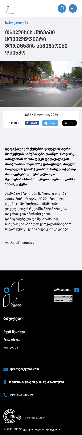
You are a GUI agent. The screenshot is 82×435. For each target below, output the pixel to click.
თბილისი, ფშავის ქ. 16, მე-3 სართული (36, 382)
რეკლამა (10, 347)
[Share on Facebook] (32, 123)
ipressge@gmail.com (24, 369)
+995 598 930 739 (21, 395)
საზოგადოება (16, 23)
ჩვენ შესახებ (14, 332)
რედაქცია (11, 340)
